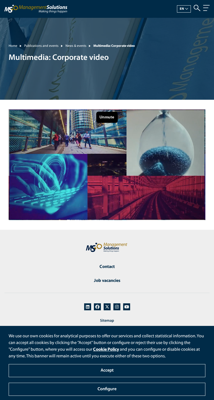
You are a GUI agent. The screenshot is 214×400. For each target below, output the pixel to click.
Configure (107, 389)
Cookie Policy (106, 349)
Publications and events (41, 46)
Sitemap (107, 321)
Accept (107, 370)
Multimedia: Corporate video (114, 46)
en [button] (182, 9)
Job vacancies (107, 281)
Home (13, 46)
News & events (75, 46)
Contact (107, 267)
